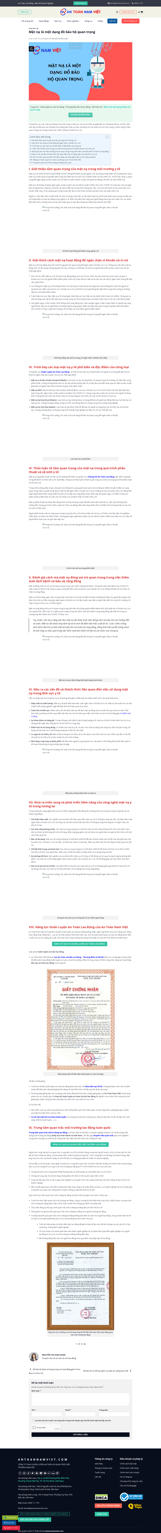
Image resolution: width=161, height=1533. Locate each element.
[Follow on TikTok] (28, 1473)
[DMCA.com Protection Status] (101, 1496)
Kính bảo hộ (33, 28)
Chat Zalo (10, 1523)
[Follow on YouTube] (45, 1473)
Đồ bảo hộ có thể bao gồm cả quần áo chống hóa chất (106, 1370)
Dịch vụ (57, 21)
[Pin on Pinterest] (85, 1344)
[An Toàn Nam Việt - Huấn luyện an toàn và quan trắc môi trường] (80, 12)
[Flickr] (49, 1473)
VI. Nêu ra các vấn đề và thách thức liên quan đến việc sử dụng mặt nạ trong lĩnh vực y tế (63, 154)
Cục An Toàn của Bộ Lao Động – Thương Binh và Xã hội (79, 957)
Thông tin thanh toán (103, 1468)
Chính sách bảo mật (128, 1463)
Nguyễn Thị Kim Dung (60, 39)
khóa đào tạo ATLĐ (93, 1086)
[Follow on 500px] (53, 1473)
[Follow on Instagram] (24, 1473)
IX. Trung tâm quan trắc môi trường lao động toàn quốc (51, 162)
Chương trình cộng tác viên (131, 1481)
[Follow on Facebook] (20, 1473)
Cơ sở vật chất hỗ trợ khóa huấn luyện (48, 1117)
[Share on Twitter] (79, 1344)
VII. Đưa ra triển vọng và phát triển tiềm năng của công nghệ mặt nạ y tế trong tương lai (63, 157)
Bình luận (36, 1391)
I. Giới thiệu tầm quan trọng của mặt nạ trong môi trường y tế (53, 140)
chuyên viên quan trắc (103, 1135)
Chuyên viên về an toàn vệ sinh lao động (59, 1358)
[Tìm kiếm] (117, 12)
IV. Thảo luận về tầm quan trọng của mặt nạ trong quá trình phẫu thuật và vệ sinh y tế (62, 148)
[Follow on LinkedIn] (41, 1473)
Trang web (103, 1410)
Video (100, 21)
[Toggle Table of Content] (106, 137)
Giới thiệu (99, 1463)
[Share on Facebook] (76, 1344)
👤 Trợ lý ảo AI (10, 1517)
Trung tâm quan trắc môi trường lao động (48, 1132)
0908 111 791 (34, 1503)
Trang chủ (34, 107)
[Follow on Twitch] (57, 1473)
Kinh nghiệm (73, 21)
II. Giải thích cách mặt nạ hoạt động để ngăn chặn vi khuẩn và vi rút (55, 143)
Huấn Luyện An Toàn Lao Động (55, 372)
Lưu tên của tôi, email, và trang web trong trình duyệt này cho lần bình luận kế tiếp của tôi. (73, 1420)
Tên (34, 1410)
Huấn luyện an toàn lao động (52, 107)
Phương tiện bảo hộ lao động (78, 107)
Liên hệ (98, 1477)
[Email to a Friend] (82, 1344)
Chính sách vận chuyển (129, 1472)
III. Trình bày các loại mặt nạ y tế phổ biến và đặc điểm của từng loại (55, 146)
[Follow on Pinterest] (37, 1473)
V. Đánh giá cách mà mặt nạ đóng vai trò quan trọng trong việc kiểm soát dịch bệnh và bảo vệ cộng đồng (69, 151)
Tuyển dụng (100, 1472)
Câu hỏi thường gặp (128, 1485)
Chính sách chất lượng (129, 1468)
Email (68, 1410)
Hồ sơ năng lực (126, 1477)
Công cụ (88, 21)
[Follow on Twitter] (32, 1473)
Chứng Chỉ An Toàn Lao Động (101, 476)
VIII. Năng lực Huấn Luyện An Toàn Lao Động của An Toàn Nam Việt (55, 160)
